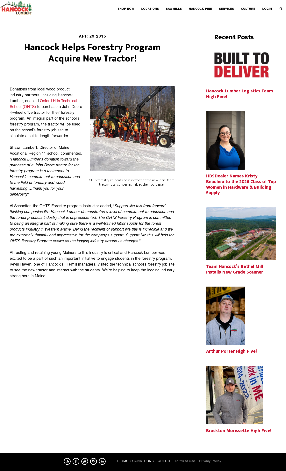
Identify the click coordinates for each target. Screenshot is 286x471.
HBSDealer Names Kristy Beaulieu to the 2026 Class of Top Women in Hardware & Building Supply (241, 184)
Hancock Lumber (35, 7)
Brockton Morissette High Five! (238, 431)
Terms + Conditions (135, 461)
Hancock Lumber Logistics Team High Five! (239, 94)
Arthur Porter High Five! (231, 351)
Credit (164, 461)
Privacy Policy (210, 461)
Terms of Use (185, 461)
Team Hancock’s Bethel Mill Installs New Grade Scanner (234, 269)
